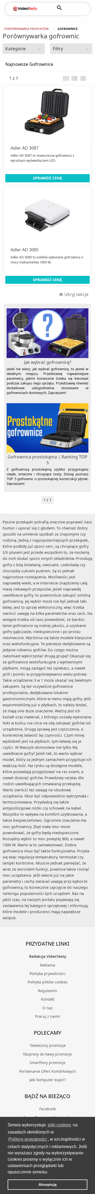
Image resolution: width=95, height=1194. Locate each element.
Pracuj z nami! (47, 1016)
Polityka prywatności (47, 973)
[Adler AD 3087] (47, 111)
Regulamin (47, 990)
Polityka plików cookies (48, 981)
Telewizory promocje (48, 1045)
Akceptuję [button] (48, 1184)
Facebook (47, 1108)
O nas (47, 1007)
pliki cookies (59, 1125)
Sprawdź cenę (47, 177)
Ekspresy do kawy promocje (47, 1054)
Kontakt (47, 999)
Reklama (47, 965)
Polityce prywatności (27, 1139)
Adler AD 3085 (25, 250)
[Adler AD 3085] (47, 213)
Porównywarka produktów (26, 29)
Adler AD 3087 (25, 148)
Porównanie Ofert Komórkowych (47, 1071)
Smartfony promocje (47, 1062)
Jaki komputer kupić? (47, 1079)
